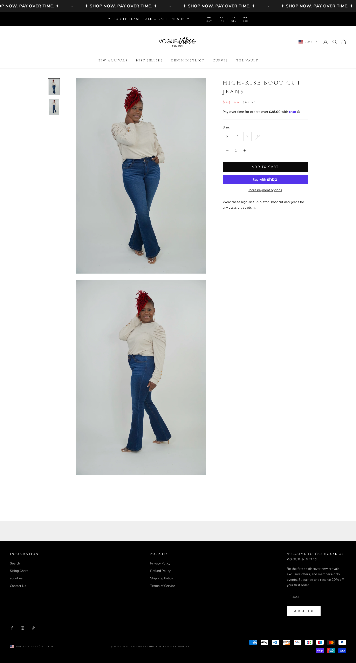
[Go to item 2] (54, 107)
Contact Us (18, 586)
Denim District (187, 60)
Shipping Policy (161, 578)
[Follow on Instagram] (23, 628)
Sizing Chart (19, 571)
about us (16, 578)
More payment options (265, 190)
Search (15, 563)
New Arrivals (113, 60)
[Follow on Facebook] (12, 628)
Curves (220, 60)
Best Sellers (149, 60)
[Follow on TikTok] (33, 628)
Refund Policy (160, 571)
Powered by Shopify (174, 646)
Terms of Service (162, 586)
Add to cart (265, 167)
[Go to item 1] (54, 86)
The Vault (247, 60)
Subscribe (304, 611)
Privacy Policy (160, 563)
